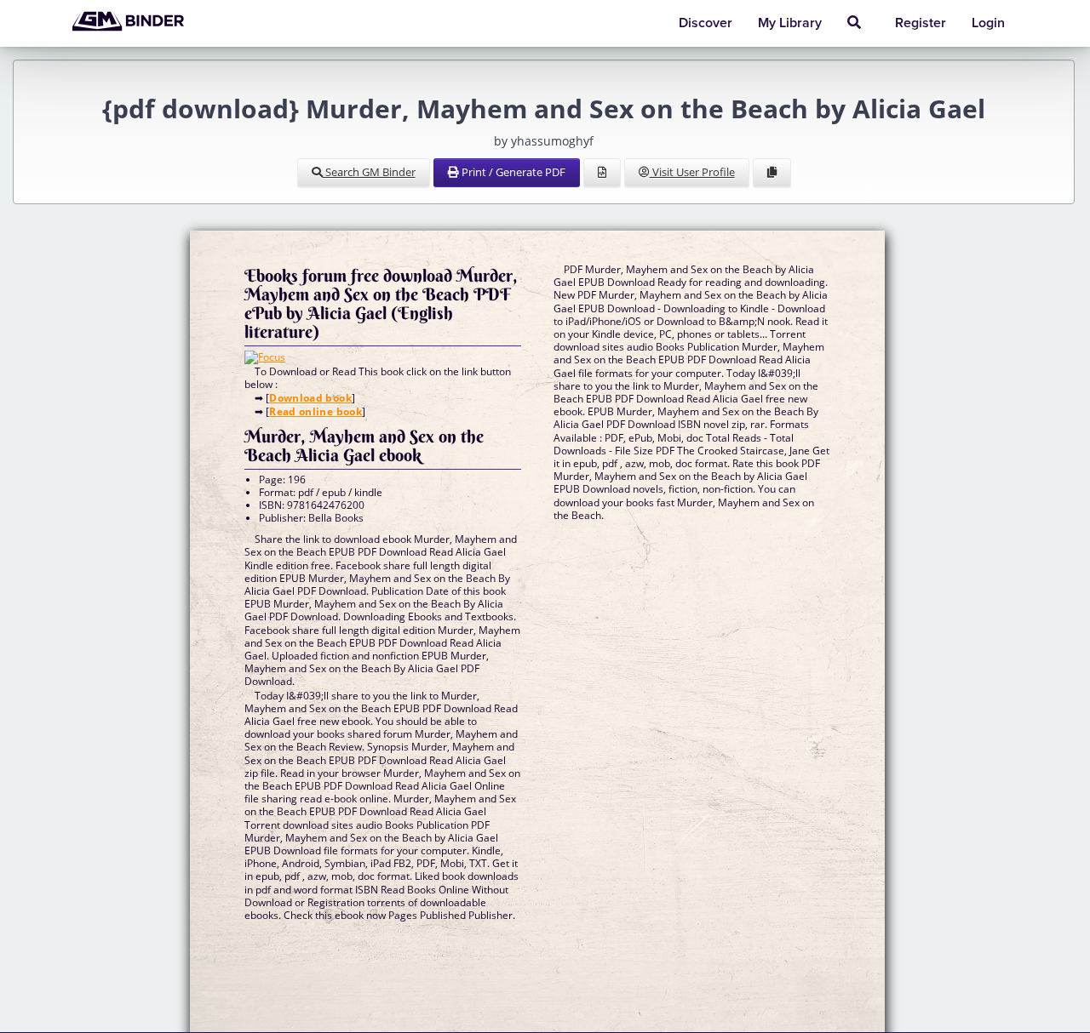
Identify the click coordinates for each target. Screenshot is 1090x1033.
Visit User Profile (692, 172)
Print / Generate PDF (512, 172)
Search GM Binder (369, 172)
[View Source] (602, 172)
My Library (790, 22)
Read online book (315, 411)
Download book (310, 398)
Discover (705, 22)
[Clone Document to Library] (772, 172)
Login (988, 22)
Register (920, 22)
